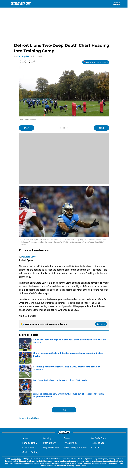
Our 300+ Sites (98, 438)
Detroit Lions (33, 418)
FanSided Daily (29, 443)
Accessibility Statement (75, 447)
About (25, 438)
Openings (47, 438)
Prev (26, 128)
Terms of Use (97, 443)
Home (21, 418)
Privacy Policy (70, 443)
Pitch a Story (49, 443)
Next (101, 128)
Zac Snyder (23, 56)
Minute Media (16, 459)
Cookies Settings (30, 452)
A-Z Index (96, 447)
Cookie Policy (29, 447)
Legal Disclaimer (51, 447)
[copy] (34, 62)
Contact (68, 438)
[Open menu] (6, 3)
